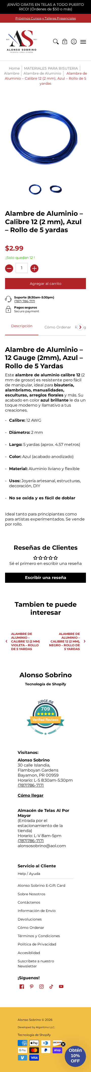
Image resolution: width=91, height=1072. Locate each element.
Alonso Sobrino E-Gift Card (41, 885)
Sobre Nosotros (31, 894)
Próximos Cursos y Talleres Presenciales (45, 18)
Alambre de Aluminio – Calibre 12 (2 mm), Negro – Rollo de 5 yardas (64, 641)
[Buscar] (55, 41)
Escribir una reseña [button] (45, 577)
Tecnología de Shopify (45, 684)
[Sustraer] (9, 268)
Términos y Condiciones (39, 936)
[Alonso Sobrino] (21, 41)
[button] (64, 41)
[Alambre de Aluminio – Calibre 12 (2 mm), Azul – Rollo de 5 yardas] (35, 189)
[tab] (21, 327)
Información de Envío (37, 910)
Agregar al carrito (45, 283)
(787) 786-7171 (24, 301)
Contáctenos (29, 902)
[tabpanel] (45, 433)
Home (14, 68)
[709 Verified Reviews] (45, 737)
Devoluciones (30, 919)
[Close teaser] (63, 1044)
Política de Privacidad (37, 944)
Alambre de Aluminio (42, 73)
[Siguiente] (80, 327)
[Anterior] (11, 327)
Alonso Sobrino (29, 1020)
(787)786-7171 (31, 785)
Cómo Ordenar (31, 927)
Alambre (11, 73)
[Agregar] (34, 268)
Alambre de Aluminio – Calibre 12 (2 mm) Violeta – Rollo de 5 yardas (25, 641)
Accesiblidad (29, 953)
